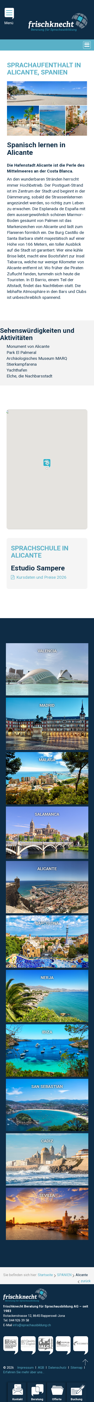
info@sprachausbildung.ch (32, 1325)
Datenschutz (57, 1368)
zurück (86, 1281)
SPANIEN (64, 1275)
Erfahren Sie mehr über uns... (23, 1372)
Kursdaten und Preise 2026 (41, 577)
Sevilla (47, 1195)
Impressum (25, 1368)
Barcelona (47, 923)
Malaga (47, 759)
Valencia (47, 650)
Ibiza (47, 1032)
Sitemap (76, 1368)
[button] (47, 464)
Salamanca (47, 814)
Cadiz (47, 1140)
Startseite (45, 1275)
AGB (41, 1368)
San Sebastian (47, 1086)
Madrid (47, 705)
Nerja (47, 977)
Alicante (47, 868)
